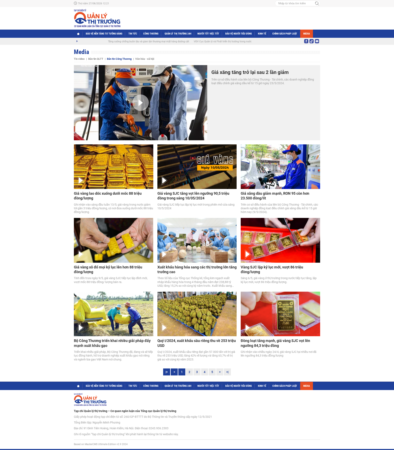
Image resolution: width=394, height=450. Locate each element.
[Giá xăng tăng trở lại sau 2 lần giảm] (140, 102)
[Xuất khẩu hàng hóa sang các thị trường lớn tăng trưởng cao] (197, 240)
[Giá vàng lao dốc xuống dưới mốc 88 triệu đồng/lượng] (113, 166)
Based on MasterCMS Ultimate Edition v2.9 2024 (101, 444)
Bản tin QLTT (95, 58)
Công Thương (150, 33)
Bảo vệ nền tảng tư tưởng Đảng (104, 33)
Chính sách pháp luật (284, 33)
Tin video (79, 58)
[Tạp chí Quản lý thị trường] (97, 18)
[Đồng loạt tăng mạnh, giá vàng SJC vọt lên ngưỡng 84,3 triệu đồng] (280, 314)
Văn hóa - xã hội (144, 58)
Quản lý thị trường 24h (178, 33)
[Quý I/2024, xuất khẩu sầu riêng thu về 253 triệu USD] (197, 314)
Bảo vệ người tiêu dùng (238, 33)
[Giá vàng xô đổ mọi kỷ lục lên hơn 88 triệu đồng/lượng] (113, 240)
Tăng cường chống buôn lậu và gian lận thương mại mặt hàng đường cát (133, 41)
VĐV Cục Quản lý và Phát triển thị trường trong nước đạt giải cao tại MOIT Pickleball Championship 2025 (236, 41)
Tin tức (132, 33)
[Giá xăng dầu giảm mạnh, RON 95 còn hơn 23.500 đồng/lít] (280, 166)
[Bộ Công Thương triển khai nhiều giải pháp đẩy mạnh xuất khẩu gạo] (113, 314)
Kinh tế (262, 33)
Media (306, 33)
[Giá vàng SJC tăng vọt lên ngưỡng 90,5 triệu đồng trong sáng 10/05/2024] (197, 166)
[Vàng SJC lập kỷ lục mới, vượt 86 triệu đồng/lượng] (280, 240)
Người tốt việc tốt (208, 33)
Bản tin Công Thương (119, 58)
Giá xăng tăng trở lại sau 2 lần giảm (250, 72)
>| (227, 372)
